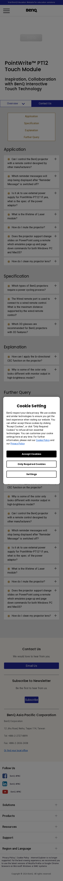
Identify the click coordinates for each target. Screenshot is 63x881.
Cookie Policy (43, 440)
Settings (31, 474)
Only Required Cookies (32, 464)
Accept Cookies (31, 454)
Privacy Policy (17, 443)
